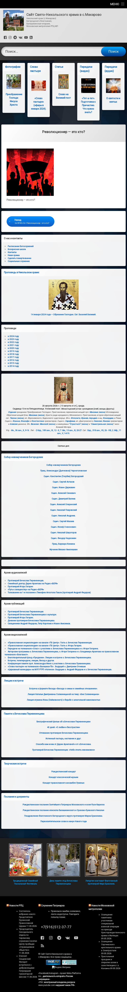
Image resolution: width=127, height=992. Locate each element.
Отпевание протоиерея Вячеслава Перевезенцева (63, 733)
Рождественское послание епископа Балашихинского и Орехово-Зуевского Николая (63, 810)
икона (102, 412)
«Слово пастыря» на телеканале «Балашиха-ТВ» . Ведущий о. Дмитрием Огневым (47, 666)
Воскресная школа (17, 249)
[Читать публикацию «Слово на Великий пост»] (63, 81)
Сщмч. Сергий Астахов (63, 482)
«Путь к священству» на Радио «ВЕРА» (26, 589)
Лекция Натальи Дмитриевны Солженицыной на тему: (63, 694)
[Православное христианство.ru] (69, 964)
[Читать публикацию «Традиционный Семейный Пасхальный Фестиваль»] (25, 860)
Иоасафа (25, 421)
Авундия (93, 418)
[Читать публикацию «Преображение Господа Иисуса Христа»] (13, 81)
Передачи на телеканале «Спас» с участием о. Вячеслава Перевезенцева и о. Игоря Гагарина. (53, 648)
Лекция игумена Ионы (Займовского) (63, 700)
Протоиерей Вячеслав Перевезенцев (25, 611)
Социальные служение (19, 261)
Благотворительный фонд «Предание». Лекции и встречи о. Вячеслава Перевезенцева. (49, 657)
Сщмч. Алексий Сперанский (63, 504)
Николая (98, 421)
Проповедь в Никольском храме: (22, 272)
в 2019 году (13, 351)
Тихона (13, 418)
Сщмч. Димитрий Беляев (63, 499)
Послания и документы (16, 796)
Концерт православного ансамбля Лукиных (63, 783)
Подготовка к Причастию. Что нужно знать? (88, 105)
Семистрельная (98, 424)
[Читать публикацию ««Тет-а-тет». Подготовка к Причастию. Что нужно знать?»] (88, 85)
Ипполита (75, 418)
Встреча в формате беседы (63, 688)
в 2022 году (13, 342)
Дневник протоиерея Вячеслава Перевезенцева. (31, 620)
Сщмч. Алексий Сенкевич (63, 493)
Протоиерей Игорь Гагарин (20, 586)
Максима (93, 412)
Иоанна (16, 421)
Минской (44, 424)
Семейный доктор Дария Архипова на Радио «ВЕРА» (33, 583)
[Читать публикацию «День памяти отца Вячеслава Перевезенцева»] (63, 860)
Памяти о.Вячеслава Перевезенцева (24, 713)
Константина (37, 421)
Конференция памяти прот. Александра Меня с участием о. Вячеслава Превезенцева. (49, 663)
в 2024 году (13, 336)
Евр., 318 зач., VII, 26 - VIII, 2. (100, 430)
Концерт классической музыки (63, 777)
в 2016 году (13, 360)
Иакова (106, 421)
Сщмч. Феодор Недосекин (63, 538)
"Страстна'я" (75, 424)
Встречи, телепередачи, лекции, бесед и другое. (31, 660)
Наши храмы (14, 255)
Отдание (12, 412)
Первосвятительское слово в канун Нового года (64, 821)
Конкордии (108, 418)
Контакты (12, 252)
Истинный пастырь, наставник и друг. (63, 738)
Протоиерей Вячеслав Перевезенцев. (26, 580)
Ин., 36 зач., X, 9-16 (20, 430)
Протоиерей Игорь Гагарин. (21, 617)
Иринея (84, 418)
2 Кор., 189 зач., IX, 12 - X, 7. (49, 430)
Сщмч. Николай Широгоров (64, 532)
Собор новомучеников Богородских (23, 457)
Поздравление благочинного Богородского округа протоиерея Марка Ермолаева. (63, 816)
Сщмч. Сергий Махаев (63, 521)
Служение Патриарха (52, 905)
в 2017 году (13, 357)
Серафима (70, 421)
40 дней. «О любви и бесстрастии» (63, 727)
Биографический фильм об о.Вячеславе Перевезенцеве (63, 721)
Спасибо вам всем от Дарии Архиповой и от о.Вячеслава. (63, 744)
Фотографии (12, 66)
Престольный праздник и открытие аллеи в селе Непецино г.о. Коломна (110, 962)
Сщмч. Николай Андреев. (63, 516)
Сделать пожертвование (19, 258)
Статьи (59, 66)
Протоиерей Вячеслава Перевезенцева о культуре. (32, 614)
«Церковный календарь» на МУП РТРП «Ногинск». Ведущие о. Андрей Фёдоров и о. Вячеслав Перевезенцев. (60, 669)
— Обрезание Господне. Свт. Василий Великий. (63, 314)
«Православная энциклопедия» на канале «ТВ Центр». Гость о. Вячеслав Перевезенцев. (50, 642)
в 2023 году (13, 339)
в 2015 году (13, 363)
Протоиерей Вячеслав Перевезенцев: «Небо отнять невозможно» (63, 750)
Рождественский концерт (63, 771)
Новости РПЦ (16, 905)
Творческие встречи (15, 763)
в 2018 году (13, 354)
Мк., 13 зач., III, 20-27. (72, 430)
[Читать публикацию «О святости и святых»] (113, 85)
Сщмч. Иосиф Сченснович (63, 527)
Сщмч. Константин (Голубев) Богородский (64, 476)
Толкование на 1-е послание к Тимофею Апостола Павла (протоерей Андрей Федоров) (49, 592)
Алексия (14, 424)
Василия (35, 424)
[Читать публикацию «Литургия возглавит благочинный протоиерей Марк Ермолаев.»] (101, 860)
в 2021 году (13, 345)
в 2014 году (13, 366)
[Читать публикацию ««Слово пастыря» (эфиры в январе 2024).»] (38, 85)
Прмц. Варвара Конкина (63, 544)
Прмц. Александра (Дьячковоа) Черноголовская (63, 471)
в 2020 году (13, 348)
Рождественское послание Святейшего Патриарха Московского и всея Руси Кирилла (64, 804)
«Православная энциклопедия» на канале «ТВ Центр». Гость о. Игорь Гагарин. (45, 645)
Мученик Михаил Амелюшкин (64, 549)
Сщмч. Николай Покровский (63, 510)
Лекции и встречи (13, 680)
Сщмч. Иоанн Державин (63, 487)
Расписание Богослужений (21, 246)
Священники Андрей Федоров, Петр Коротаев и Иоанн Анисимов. (39, 623)
